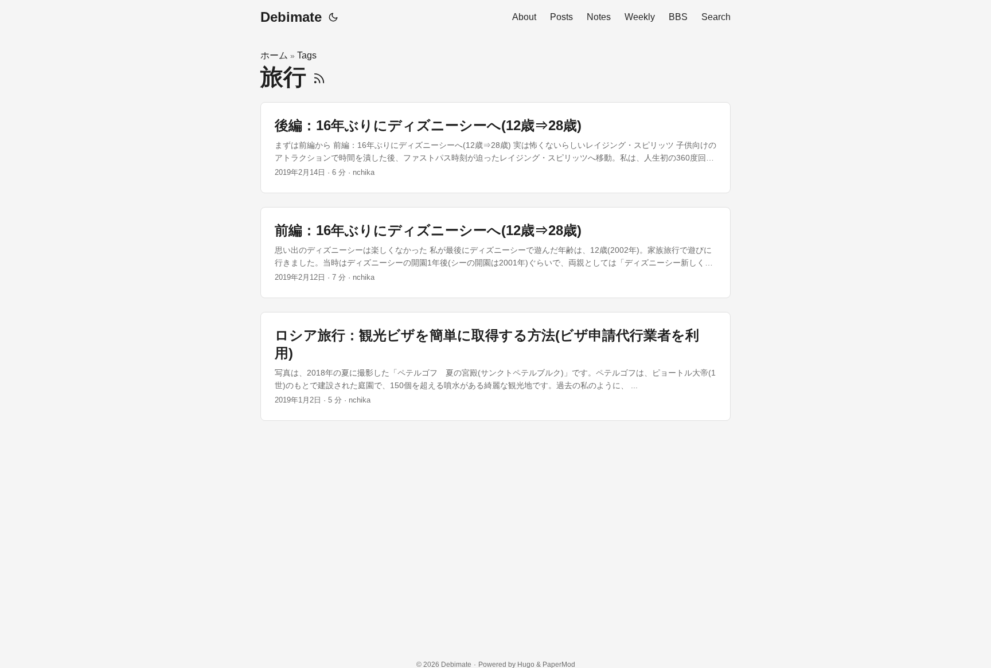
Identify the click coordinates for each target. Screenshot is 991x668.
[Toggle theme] (333, 17)
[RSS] (319, 76)
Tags (307, 55)
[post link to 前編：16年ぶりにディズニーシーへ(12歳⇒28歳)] (495, 253)
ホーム (274, 55)
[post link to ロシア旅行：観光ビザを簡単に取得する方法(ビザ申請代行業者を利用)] (495, 366)
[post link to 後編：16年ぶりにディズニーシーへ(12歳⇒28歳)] (495, 148)
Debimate (291, 17)
